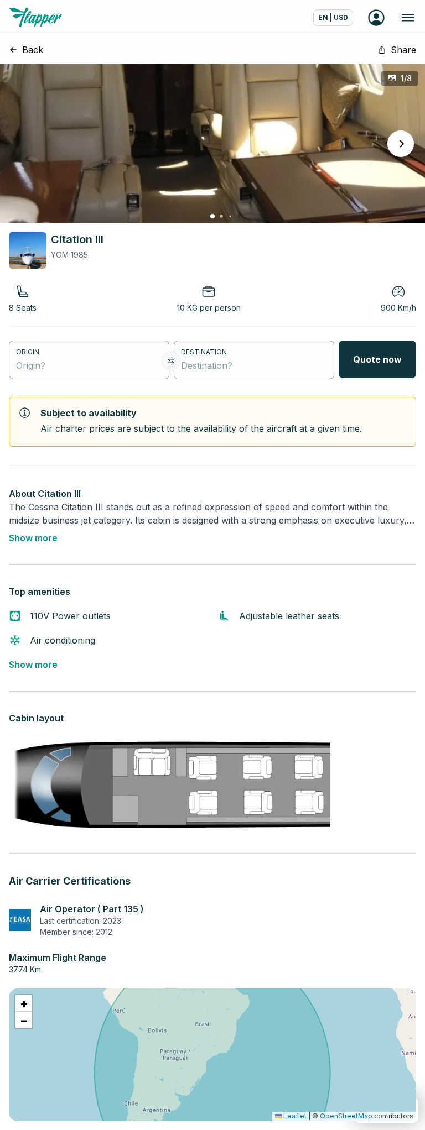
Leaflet (294, 1116)
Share (403, 49)
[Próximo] (400, 143)
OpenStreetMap (346, 1116)
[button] (23, 1003)
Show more (33, 537)
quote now (377, 359)
